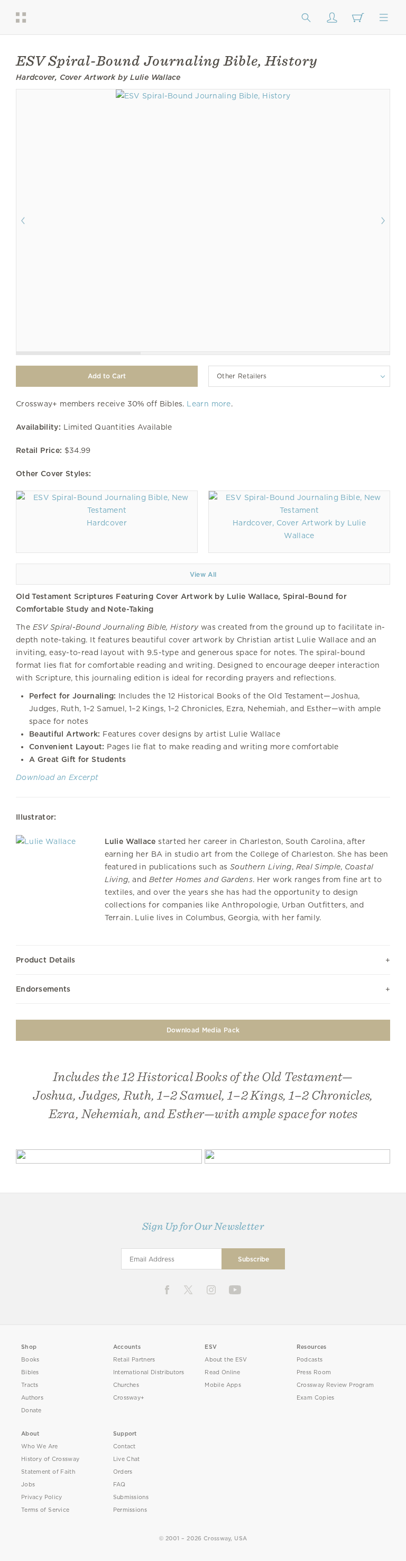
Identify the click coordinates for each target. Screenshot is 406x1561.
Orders (123, 1471)
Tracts (30, 1385)
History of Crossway (50, 1459)
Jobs (28, 1484)
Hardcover (107, 523)
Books (30, 1359)
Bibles (30, 1372)
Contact (124, 1446)
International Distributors (148, 1372)
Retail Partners (134, 1359)
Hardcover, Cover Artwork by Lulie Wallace (299, 529)
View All (203, 574)
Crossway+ (129, 1397)
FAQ (119, 1484)
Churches (126, 1385)
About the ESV (226, 1359)
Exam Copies (316, 1397)
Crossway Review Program (335, 1385)
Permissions (130, 1509)
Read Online (222, 1372)
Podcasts (309, 1359)
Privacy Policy (41, 1497)
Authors (32, 1397)
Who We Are (39, 1446)
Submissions (131, 1497)
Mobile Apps (223, 1385)
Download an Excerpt (57, 777)
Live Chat (126, 1459)
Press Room (314, 1372)
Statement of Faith (48, 1471)
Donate (31, 1410)
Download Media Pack (203, 1030)
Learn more (208, 404)
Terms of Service (45, 1509)
